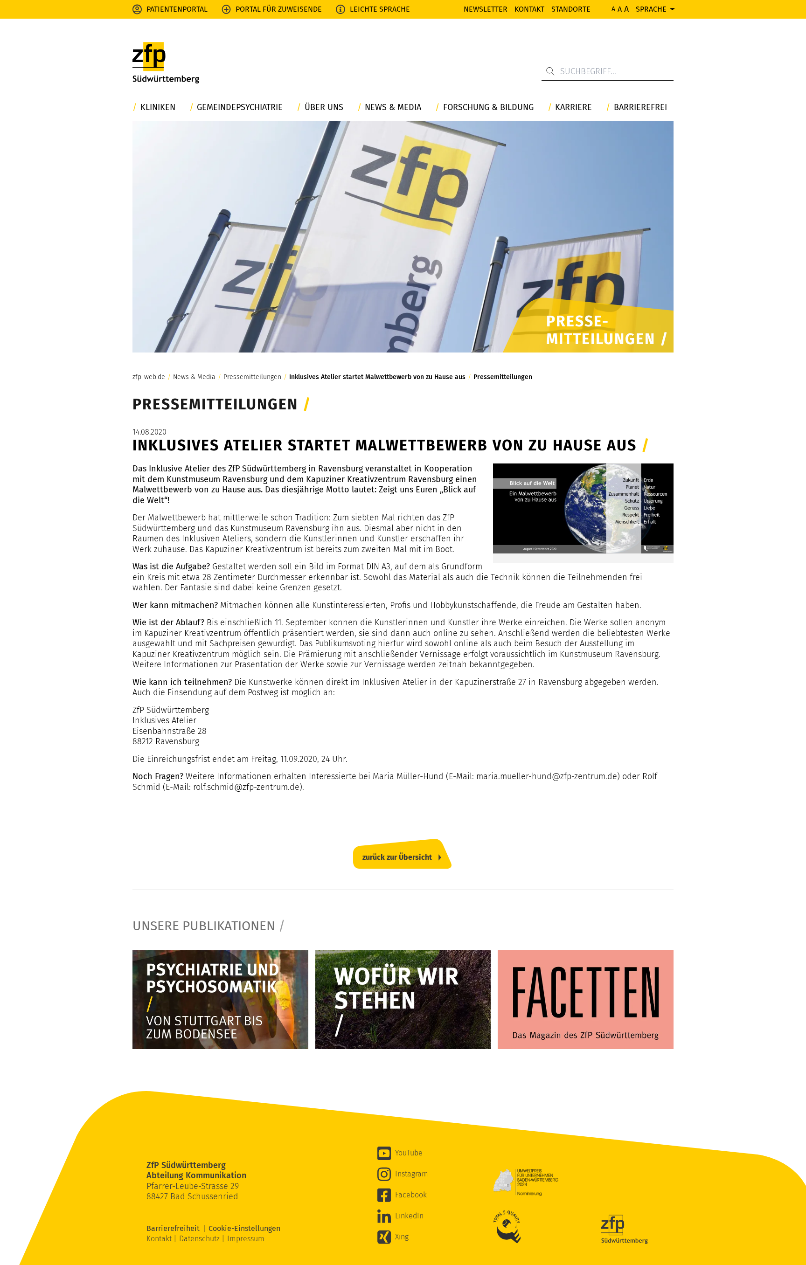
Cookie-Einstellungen (244, 1228)
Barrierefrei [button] (640, 107)
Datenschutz (200, 1238)
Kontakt (529, 9)
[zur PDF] (220, 999)
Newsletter (485, 9)
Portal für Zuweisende (279, 9)
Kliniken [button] (157, 107)
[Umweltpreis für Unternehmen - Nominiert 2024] (525, 1182)
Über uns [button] (324, 107)
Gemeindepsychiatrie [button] (240, 107)
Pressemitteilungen (252, 377)
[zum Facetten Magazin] (586, 999)
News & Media (194, 377)
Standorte (571, 9)
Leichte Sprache (380, 9)
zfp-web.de (148, 377)
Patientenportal (177, 9)
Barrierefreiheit (174, 1228)
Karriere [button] (573, 107)
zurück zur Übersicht (397, 857)
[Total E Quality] (509, 1227)
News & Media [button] (393, 107)
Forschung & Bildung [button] (488, 107)
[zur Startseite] (165, 63)
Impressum (245, 1238)
